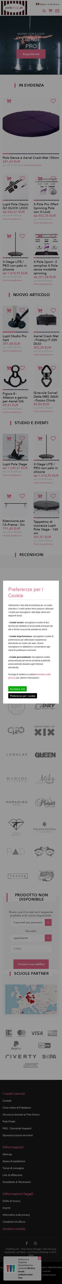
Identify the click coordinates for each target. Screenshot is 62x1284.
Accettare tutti (17, 688)
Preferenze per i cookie (22, 695)
